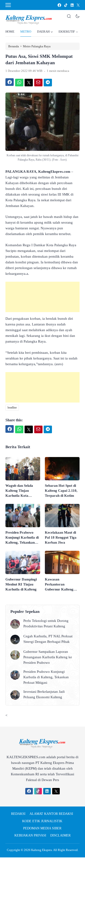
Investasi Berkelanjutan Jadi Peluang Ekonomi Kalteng (44, 694)
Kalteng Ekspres (41, 850)
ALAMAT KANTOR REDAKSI (51, 814)
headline (12, 407)
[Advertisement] (42, 297)
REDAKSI (18, 814)
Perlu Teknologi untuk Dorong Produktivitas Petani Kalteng (45, 623)
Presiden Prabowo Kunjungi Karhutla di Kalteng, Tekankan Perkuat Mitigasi (22, 538)
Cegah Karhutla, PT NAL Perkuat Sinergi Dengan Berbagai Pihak (47, 639)
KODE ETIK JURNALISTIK (42, 821)
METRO (25, 31)
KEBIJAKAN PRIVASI (30, 835)
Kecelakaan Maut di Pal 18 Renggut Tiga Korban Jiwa (60, 537)
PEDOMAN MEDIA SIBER (42, 828)
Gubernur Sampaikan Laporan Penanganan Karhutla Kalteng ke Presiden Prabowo (47, 657)
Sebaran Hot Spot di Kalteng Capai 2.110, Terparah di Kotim (61, 490)
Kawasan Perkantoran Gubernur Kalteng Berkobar (59, 584)
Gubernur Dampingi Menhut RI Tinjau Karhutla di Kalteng (21, 584)
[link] (59, 5)
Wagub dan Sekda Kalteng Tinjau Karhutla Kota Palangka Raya (19, 491)
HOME (9, 31)
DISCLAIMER (60, 835)
